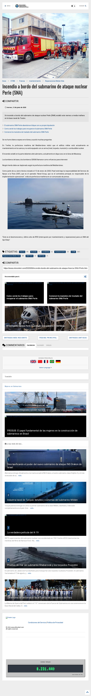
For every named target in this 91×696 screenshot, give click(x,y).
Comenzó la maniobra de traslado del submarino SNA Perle (26, 132)
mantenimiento (35, 81)
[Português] (52, 361)
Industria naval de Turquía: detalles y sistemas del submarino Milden (42, 499)
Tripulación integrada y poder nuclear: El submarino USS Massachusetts (44, 409)
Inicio (4, 81)
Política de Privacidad (55, 622)
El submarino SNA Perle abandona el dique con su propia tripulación (29, 125)
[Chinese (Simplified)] (40, 361)
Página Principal (48, 338)
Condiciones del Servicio (37, 622)
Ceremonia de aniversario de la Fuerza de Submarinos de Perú (39, 597)
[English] (33, 361)
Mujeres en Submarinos (13, 386)
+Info (19, 476)
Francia (22, 81)
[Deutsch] (58, 361)
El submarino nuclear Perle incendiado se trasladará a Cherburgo (36, 326)
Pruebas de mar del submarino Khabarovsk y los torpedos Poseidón (42, 565)
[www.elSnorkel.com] (22, 6)
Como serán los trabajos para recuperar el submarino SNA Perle (28, 129)
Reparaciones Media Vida (54, 81)
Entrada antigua (78, 338)
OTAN (13, 81)
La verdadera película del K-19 (23, 532)
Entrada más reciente (15, 338)
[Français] (46, 361)
